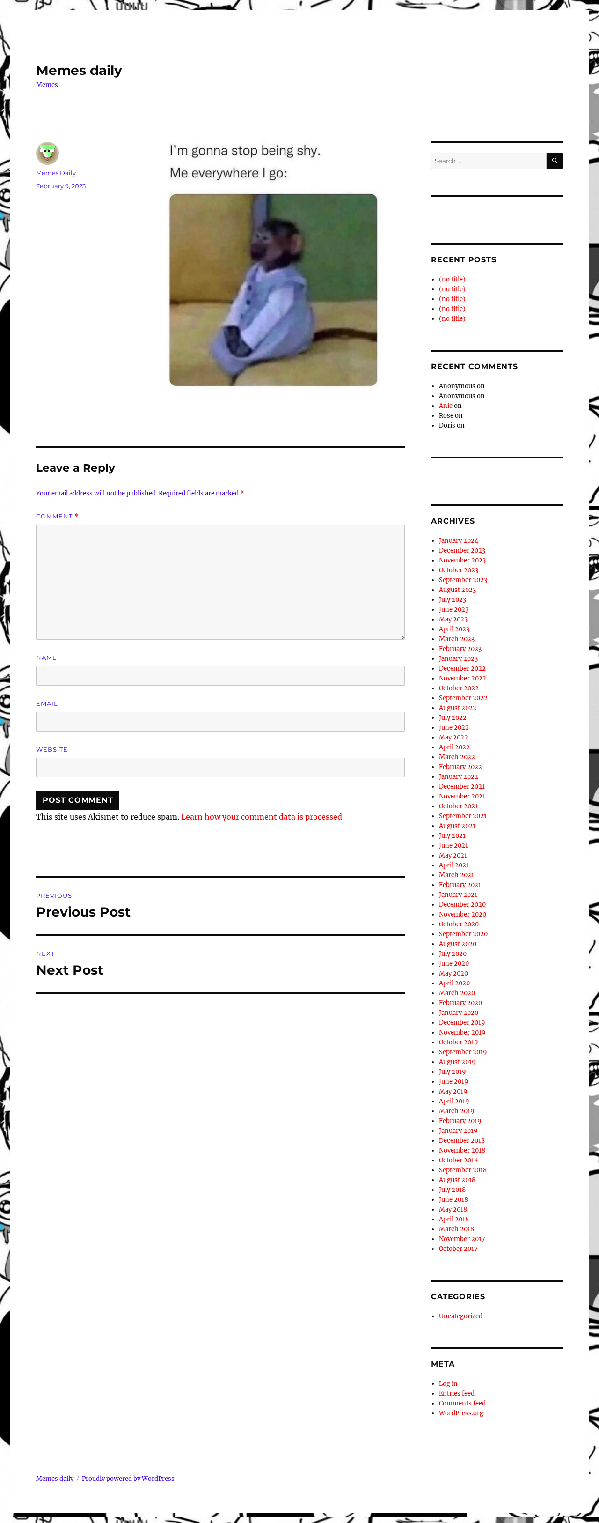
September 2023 (463, 580)
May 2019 (453, 1091)
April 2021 (454, 865)
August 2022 (457, 708)
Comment (57, 516)
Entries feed (457, 1393)
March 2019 (457, 1111)
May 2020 (453, 973)
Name (46, 657)
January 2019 (458, 1131)
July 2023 (452, 600)
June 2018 (453, 1200)
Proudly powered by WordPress (128, 1479)
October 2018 (458, 1160)
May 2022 (453, 737)
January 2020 (458, 1013)
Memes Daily (56, 173)
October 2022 (459, 688)
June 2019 (453, 1082)
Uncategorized (460, 1316)
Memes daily (79, 70)
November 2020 (462, 914)
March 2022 (457, 757)
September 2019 (463, 1052)
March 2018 (456, 1229)
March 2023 (457, 639)
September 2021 (463, 816)
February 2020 (460, 1003)
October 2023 (458, 570)
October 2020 (459, 924)
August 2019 (457, 1062)
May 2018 (453, 1209)
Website (52, 749)
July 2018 (452, 1190)
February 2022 (460, 767)
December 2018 (462, 1141)
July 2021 (452, 836)
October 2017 (458, 1249)
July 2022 (453, 718)
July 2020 (453, 954)
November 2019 (462, 1032)
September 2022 (463, 698)
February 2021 (460, 885)
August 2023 (457, 590)
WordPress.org (461, 1413)
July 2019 (452, 1072)
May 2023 (453, 619)
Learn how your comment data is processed (261, 816)
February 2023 (460, 649)
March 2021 (456, 875)
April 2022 (454, 747)
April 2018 (454, 1219)
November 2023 (462, 560)
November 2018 (462, 1150)
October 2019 (458, 1042)
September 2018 (463, 1170)
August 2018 (457, 1180)
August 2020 (457, 944)
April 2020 (454, 983)
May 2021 (453, 855)
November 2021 (462, 796)
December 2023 (462, 550)
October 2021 (458, 806)
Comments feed (462, 1403)
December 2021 (462, 787)
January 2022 (458, 777)
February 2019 (460, 1121)
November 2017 (462, 1239)
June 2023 (453, 610)
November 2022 (462, 678)
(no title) (452, 279)
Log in (448, 1384)
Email (47, 703)
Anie (446, 406)
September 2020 (463, 934)
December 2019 (462, 1023)
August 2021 (457, 826)
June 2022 (454, 728)
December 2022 (462, 669)
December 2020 (462, 905)
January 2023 (458, 659)
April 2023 (454, 629)
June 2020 (454, 964)
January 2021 (458, 895)
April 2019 (454, 1101)
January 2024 (458, 541)
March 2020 (457, 993)
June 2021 (453, 846)
